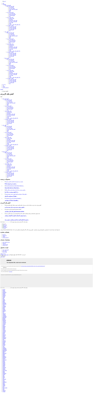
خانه (3, 3)
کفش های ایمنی (12, 15)
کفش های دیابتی (12, 13)
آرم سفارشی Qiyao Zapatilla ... (12, 200)
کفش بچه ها (7, 58)
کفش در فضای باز (10, 25)
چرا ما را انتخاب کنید (6, 242)
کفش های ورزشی (10, 17)
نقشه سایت (6, 254)
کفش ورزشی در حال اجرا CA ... (11, 192)
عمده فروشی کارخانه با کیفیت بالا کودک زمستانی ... (16, 215)
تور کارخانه (5, 235)
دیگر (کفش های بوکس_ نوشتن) (14, 24)
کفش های (11, 19)
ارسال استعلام (3, 253)
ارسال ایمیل (2, 256)
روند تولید (4, 243)
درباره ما (4, 84)
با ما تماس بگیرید (6, 87)
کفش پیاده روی (12, 8)
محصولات (4, 4)
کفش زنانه (7, 31)
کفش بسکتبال (11, 18)
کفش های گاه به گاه (10, 6)
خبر (3, 85)
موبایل (2, 254)
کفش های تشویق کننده (13, 20)
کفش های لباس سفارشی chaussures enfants (14, 211)
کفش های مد (11, 7)
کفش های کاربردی (10, 12)
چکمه (10, 10)
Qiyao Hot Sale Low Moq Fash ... (12, 187)
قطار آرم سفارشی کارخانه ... (11, 196)
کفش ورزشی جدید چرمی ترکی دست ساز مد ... (15, 207)
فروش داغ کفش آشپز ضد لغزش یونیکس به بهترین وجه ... (17, 219)
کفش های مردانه (8, 5)
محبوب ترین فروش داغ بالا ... (11, 183)
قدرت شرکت (5, 245)
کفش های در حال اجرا (13, 21)
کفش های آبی (11, 29)
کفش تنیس (11, 22)
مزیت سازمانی (5, 244)
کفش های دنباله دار (12, 27)
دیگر (10, 11)
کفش (10, 23)
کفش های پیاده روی (12, 26)
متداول (4, 86)
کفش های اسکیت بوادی (13, 9)
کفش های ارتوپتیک (12, 14)
